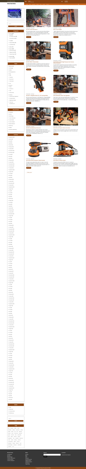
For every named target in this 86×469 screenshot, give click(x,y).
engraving (20, 431)
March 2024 (11, 144)
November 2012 (11, 365)
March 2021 (11, 198)
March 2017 (11, 269)
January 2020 (11, 211)
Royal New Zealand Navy (13, 129)
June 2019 (10, 219)
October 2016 (11, 278)
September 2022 (11, 169)
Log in (10, 407)
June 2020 (10, 202)
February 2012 (11, 380)
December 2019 (11, 213)
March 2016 (11, 292)
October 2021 (11, 185)
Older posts (29, 172)
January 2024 (11, 148)
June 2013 (10, 355)
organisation (10, 438)
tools (20, 443)
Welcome (10, 85)
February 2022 (11, 179)
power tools (21, 438)
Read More (28, 69)
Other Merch (12, 81)
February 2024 (11, 146)
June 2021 (10, 192)
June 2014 (10, 332)
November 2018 (11, 231)
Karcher (10, 114)
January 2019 (11, 227)
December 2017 (11, 252)
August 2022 (11, 171)
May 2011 (10, 393)
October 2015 (11, 301)
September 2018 (11, 234)
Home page (11, 68)
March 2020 (11, 208)
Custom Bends (11, 119)
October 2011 (11, 386)
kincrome (12, 434)
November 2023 (11, 152)
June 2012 (10, 372)
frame (12, 433)
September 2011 (11, 388)
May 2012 (10, 374)
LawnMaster (11, 112)
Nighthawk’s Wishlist (13, 100)
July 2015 (10, 307)
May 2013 (10, 357)
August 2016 (11, 282)
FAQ (10, 40)
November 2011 (11, 384)
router (9, 439)
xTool (13, 446)
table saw (17, 443)
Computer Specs (12, 98)
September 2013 (11, 349)
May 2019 (10, 221)
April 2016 (10, 290)
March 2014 (11, 338)
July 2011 (10, 391)
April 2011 (10, 395)
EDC (17, 431)
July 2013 (10, 353)
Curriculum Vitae (12, 36)
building (13, 429)
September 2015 (11, 303)
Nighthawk (28, 28)
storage (14, 443)
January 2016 (11, 296)
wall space (14, 444)
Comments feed (12, 411)
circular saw (17, 429)
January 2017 (11, 273)
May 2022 (10, 175)
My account (11, 79)
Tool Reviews (12, 44)
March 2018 (11, 246)
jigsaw (9, 434)
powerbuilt (17, 438)
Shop (30, 4)
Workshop (33, 4)
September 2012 (11, 368)
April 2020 (10, 206)
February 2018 (11, 248)
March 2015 (11, 315)
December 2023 (11, 150)
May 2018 (10, 242)
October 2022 (11, 167)
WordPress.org (11, 413)
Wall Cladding (10, 444)
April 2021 (10, 196)
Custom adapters (12, 121)
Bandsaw (12, 428)
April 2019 (10, 223)
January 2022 (11, 181)
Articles (37, 4)
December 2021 (11, 183)
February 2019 (11, 225)
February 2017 (11, 271)
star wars (18, 441)
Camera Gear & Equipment (14, 96)
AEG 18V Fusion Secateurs (31, 29)
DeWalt (9, 431)
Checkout (11, 77)
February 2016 (11, 294)
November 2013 (11, 345)
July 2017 (10, 261)
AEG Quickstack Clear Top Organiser (61, 95)
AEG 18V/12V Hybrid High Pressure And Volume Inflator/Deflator (63, 62)
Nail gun (19, 436)
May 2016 (10, 288)
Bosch (18, 428)
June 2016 (10, 286)
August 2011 (11, 389)
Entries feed (11, 409)
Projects (44, 4)
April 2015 (10, 313)
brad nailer (9, 429)
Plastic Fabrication (12, 123)
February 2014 (11, 340)
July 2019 (10, 217)
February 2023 (11, 160)
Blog (40, 4)
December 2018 (11, 229)
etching (9, 433)
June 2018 (10, 240)
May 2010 (10, 399)
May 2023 (10, 156)
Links (10, 90)
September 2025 (11, 137)
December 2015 (11, 298)
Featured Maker (12, 42)
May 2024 (10, 141)
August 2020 (11, 200)
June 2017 (10, 263)
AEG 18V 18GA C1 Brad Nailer (32, 62)
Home (27, 4)
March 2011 (10, 397)
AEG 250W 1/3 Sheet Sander (59, 160)
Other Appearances (12, 71)
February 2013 (11, 361)
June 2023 (10, 154)
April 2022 (10, 177)
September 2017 (11, 257)
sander (12, 439)
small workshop (10, 441)
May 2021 (10, 194)
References (11, 125)
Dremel (12, 431)
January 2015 (11, 319)
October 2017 (11, 255)
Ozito (13, 438)
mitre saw (15, 436)
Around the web (12, 50)
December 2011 (11, 382)
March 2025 (11, 139)
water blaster (19, 444)
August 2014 (11, 328)
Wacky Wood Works (11, 3)
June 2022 (10, 173)
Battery (15, 428)
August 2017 (11, 259)
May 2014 (10, 334)
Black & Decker (11, 66)
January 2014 (11, 342)
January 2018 (11, 250)
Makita (12, 436)
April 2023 (10, 158)
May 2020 (10, 204)
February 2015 (11, 317)
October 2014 (11, 324)
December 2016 (11, 275)
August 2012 (11, 370)
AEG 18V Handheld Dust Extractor (33, 128)
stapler (15, 441)
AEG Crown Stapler (57, 29)
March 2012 (11, 378)
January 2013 (11, 363)
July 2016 (10, 284)
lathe (9, 436)
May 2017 (10, 265)
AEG (8, 428)
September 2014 (11, 326)
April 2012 (10, 376)
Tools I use (11, 102)
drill (14, 431)
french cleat (16, 433)
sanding (15, 439)
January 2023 (11, 162)
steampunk (9, 443)
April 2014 (10, 336)
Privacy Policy (12, 92)
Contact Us (11, 88)
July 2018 (10, 238)
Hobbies (10, 127)
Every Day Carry (12, 38)
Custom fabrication (11, 458)
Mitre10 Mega (11, 116)
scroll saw (19, 439)
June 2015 (10, 309)
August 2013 (11, 351)
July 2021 (10, 190)
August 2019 (11, 215)
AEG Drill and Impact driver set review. (61, 128)
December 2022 (11, 164)
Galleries (47, 4)
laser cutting (19, 434)
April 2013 (10, 359)
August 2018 (11, 236)
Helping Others (12, 52)
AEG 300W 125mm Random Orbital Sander (35, 160)
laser (15, 434)
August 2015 (11, 305)
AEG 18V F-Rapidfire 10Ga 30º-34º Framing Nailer (37, 95)
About (11, 86)
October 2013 (11, 347)
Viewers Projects (12, 54)
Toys (10, 83)
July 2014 (10, 330)
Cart (10, 75)
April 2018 (10, 244)
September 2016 (11, 280)
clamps (22, 429)
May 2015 (10, 311)
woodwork (9, 446)
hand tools (20, 433)
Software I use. (12, 103)
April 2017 (10, 267)
